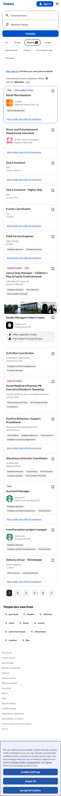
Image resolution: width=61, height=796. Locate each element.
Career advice (8, 657)
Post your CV (12, 71)
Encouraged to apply (44, 50)
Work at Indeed (9, 683)
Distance (32, 42)
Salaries (5, 673)
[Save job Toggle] (53, 91)
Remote (17, 42)
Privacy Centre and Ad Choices (17, 723)
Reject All (30, 781)
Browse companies (11, 667)
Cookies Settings (30, 771)
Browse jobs (8, 662)
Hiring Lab (7, 652)
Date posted (10, 58)
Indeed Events (9, 678)
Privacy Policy (19, 762)
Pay (6, 42)
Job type (47, 42)
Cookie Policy (33, 762)
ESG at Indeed (8, 703)
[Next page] (52, 593)
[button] (18, 95)
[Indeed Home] (8, 4)
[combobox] (31, 15)
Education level (11, 50)
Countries (6, 688)
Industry (27, 50)
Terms (48, 762)
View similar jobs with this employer (24, 119)
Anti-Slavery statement (13, 713)
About (5, 693)
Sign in (47, 3)
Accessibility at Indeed (12, 718)
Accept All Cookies (30, 790)
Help (4, 698)
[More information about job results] (47, 78)
